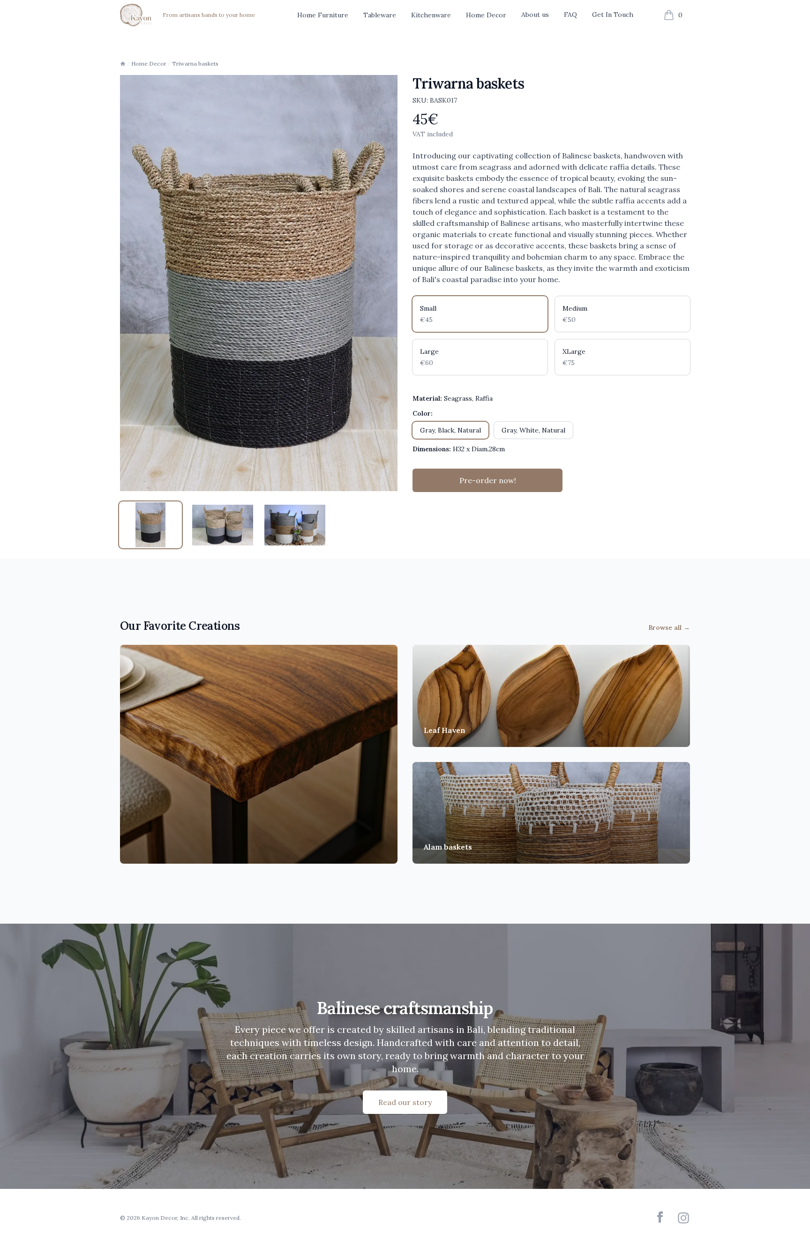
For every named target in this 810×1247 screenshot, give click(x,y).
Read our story (405, 1102)
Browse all (669, 627)
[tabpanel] (259, 283)
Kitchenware (431, 15)
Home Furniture (322, 15)
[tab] (150, 524)
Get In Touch (612, 14)
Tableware (379, 15)
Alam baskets (448, 846)
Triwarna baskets (195, 63)
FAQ (570, 14)
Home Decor (486, 15)
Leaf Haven (444, 730)
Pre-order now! (487, 480)
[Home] (123, 64)
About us (535, 14)
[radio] (480, 314)
